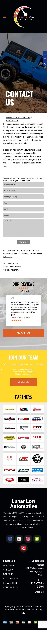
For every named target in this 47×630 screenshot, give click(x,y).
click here (23, 382)
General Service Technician (23, 372)
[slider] (24, 288)
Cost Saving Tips (10, 263)
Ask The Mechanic (11, 270)
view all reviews (23, 332)
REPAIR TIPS (10, 583)
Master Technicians (23, 374)
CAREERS (8, 574)
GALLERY (8, 569)
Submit (23, 242)
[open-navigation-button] (4, 17)
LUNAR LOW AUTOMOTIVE (18, 117)
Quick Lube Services (12, 267)
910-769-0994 (31, 130)
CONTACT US (12, 121)
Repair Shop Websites (32, 606)
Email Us (39, 592)
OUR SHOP (9, 565)
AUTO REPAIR (10, 578)
